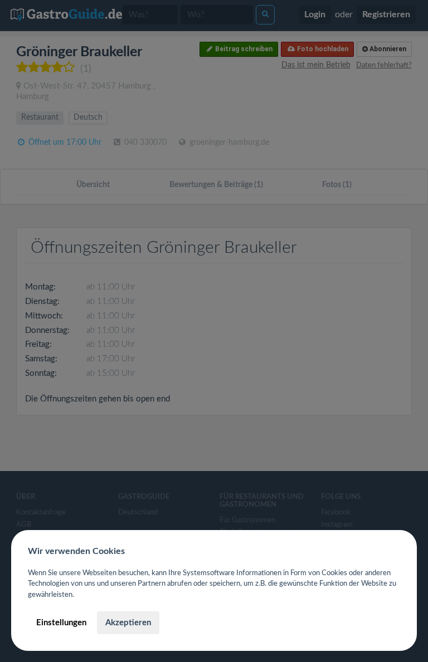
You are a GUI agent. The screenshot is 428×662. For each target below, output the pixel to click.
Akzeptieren (128, 623)
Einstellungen (61, 623)
